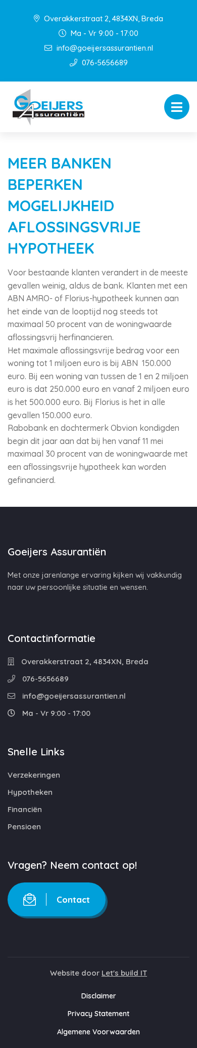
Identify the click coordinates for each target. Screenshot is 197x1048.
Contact (73, 899)
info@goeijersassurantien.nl (104, 48)
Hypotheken (30, 792)
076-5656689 (104, 62)
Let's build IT (124, 973)
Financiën (25, 809)
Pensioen (24, 826)
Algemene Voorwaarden (98, 1031)
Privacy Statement (98, 1013)
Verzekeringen (34, 775)
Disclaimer (98, 995)
